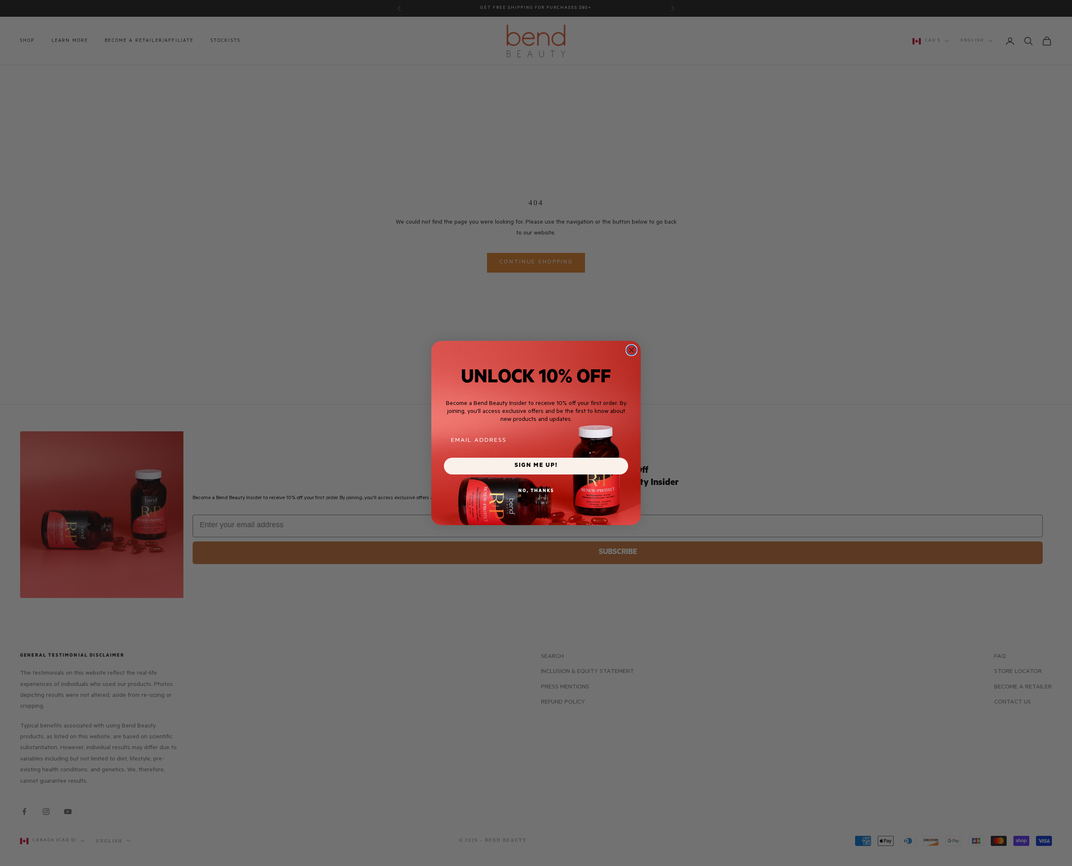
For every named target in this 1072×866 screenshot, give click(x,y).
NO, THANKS (536, 491)
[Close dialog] (631, 350)
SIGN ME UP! (536, 466)
